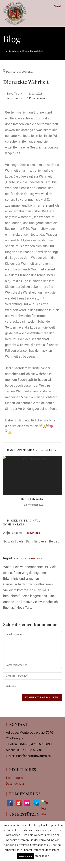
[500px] (36, 803)
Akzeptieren (25, 856)
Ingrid (7, 558)
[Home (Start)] (4, 51)
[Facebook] (10, 803)
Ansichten (13, 98)
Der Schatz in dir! (32, 499)
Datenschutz (15, 783)
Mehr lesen (42, 856)
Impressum (14, 778)
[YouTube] (18, 803)
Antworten (33, 533)
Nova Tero (13, 93)
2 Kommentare (36, 98)
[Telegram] (44, 803)
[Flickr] (27, 803)
